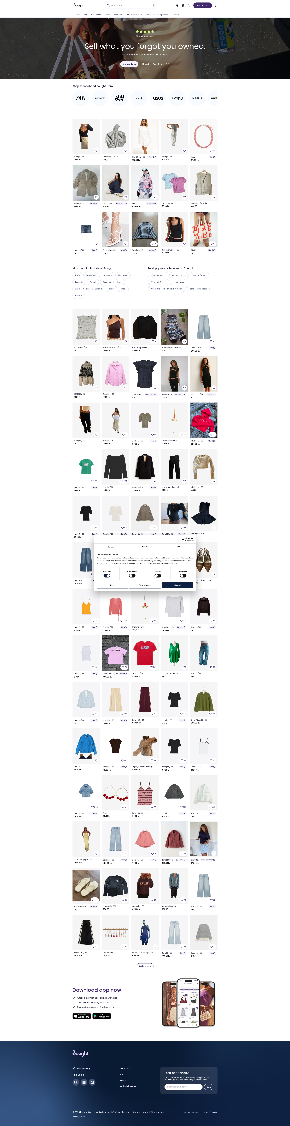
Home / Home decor (198, 289)
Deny (112, 585)
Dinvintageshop (207, 860)
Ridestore (150, 204)
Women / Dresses (159, 282)
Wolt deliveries (128, 1086)
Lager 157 (79, 282)
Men (85, 15)
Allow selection (145, 585)
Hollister (78, 295)
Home (108, 15)
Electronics (118, 15)
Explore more (145, 966)
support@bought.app (153, 1112)
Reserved (107, 282)
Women (77, 15)
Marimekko (123, 275)
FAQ (122, 1074)
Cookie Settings (191, 1112)
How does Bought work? (154, 64)
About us (125, 1068)
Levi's (77, 275)
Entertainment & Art (134, 15)
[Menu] (182, 5)
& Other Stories (82, 289)
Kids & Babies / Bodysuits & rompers (166, 289)
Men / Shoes (178, 282)
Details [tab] (145, 546)
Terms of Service (210, 1112)
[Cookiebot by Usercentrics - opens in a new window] (183, 539)
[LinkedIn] (84, 1082)
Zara (93, 250)
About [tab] (178, 546)
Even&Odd (90, 275)
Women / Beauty (158, 275)
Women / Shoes (179, 275)
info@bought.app (120, 1112)
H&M (211, 157)
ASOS (123, 250)
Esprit (119, 282)
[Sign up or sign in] (188, 5)
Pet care (175, 15)
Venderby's (179, 394)
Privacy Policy (78, 1117)
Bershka (98, 289)
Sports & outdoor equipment (157, 15)
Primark (93, 282)
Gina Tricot (120, 204)
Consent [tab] (111, 547)
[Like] (96, 150)
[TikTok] (92, 1082)
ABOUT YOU (149, 394)
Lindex (123, 289)
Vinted (92, 204)
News (123, 1080)
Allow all (177, 585)
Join (209, 1087)
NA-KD (151, 157)
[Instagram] (75, 1082)
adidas (111, 289)
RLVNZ (210, 250)
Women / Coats (199, 275)
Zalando (180, 627)
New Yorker (107, 275)
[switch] (132, 575)
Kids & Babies (96, 15)
